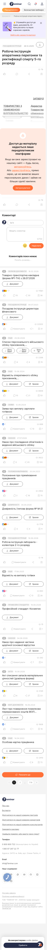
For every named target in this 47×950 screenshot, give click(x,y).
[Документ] (40, 44)
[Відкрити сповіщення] (35, 4)
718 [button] (30, 782)
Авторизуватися (23, 188)
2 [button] (20, 782)
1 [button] (14, 782)
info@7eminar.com (10, 863)
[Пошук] (29, 4)
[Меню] (4, 4)
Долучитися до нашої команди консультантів (22, 824)
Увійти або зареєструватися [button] (23, 35)
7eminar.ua (6, 908)
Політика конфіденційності (13, 896)
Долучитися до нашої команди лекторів (20, 815)
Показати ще (24, 775)
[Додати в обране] (41, 74)
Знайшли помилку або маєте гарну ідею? (20, 834)
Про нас (5, 806)
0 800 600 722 (20, 844)
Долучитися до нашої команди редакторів (21, 820)
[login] (42, 4)
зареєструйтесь (21, 170)
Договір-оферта (9, 893)
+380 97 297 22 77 (10, 849)
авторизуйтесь (22, 167)
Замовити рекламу (10, 829)
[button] (37, 782)
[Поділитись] (29, 74)
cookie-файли (32, 940)
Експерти (6, 810)
